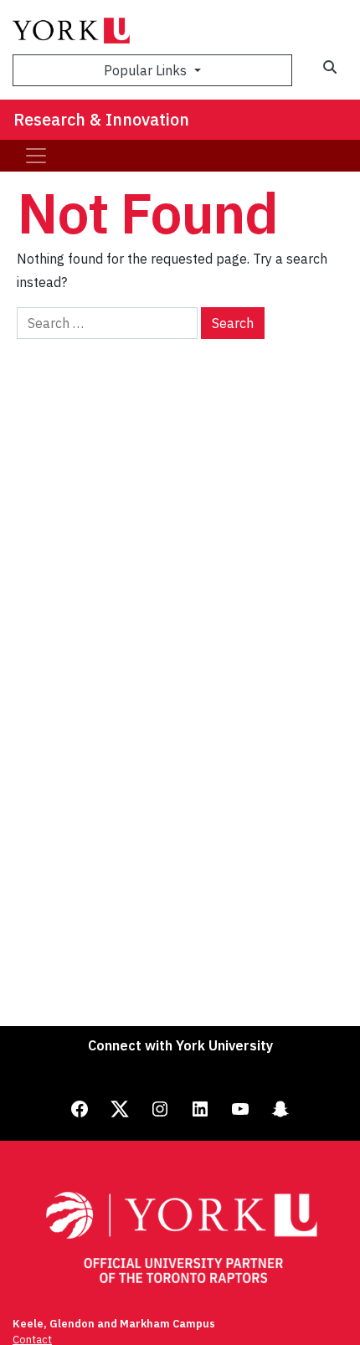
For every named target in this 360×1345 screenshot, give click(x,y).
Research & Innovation (101, 119)
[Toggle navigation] (36, 156)
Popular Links (147, 70)
